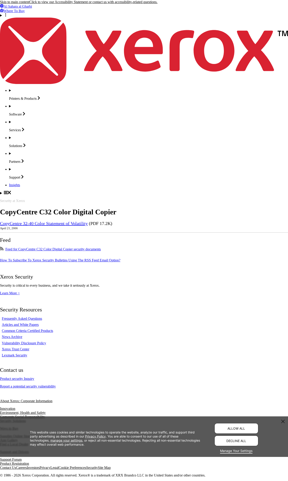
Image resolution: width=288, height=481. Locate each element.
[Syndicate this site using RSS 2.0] (2, 249)
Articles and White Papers (20, 325)
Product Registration (14, 463)
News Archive (12, 337)
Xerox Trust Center (15, 349)
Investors (33, 468)
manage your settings (66, 440)
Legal (54, 468)
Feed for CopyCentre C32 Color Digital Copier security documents (53, 249)
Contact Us (8, 468)
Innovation (7, 409)
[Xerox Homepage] (144, 83)
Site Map (104, 468)
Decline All (236, 441)
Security (92, 468)
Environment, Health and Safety (23, 413)
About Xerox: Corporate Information (26, 401)
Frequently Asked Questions (22, 318)
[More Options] (144, 15)
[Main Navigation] (144, 193)
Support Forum (11, 459)
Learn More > (10, 293)
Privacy (45, 468)
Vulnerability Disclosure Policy (24, 343)
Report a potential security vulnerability (28, 386)
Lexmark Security (14, 355)
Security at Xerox (12, 201)
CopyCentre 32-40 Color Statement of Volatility (44, 223)
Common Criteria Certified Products (27, 331)
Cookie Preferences (72, 468)
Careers (21, 468)
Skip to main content (14, 2)
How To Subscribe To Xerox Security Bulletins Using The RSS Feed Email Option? (60, 260)
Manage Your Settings (236, 451)
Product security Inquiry (17, 379)
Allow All (236, 428)
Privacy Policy (95, 436)
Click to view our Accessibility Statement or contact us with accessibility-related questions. (93, 2)
